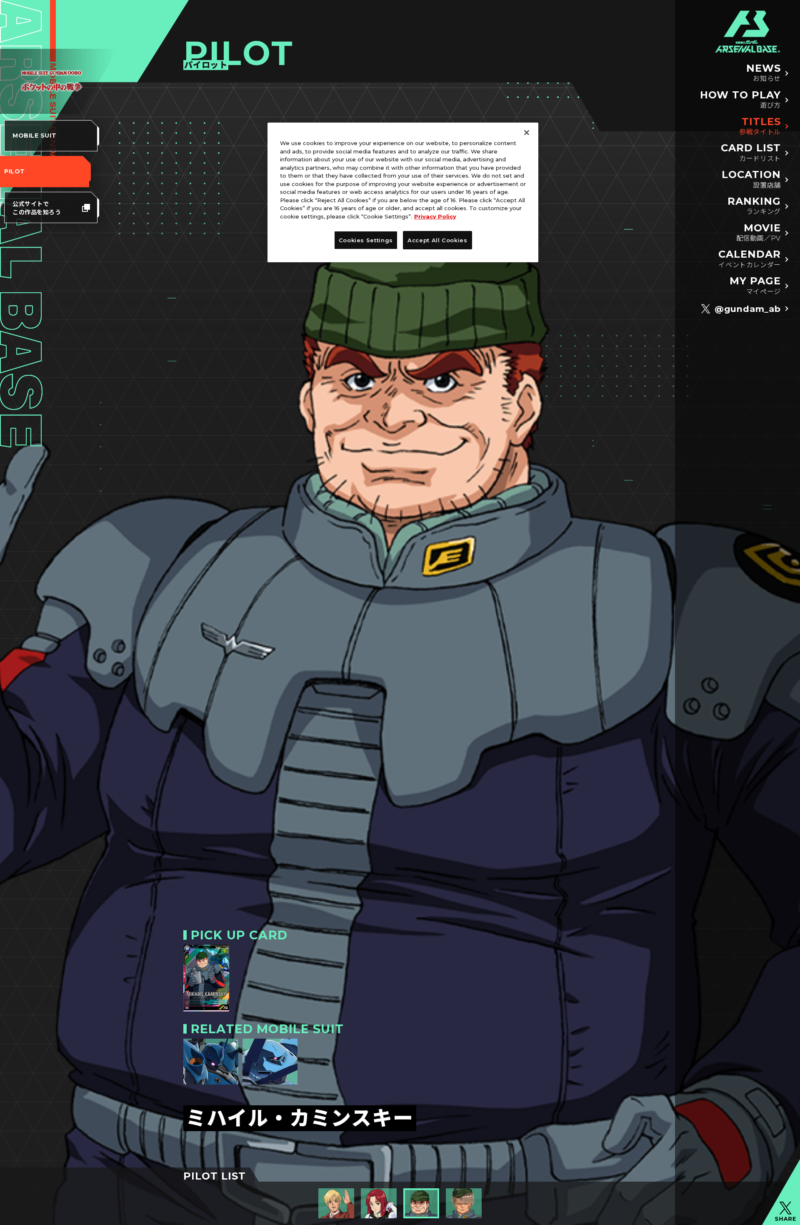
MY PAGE (755, 285)
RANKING (754, 206)
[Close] (527, 132)
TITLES (760, 126)
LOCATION (751, 179)
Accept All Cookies (438, 240)
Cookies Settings (366, 240)
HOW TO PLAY (740, 99)
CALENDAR (749, 259)
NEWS (763, 73)
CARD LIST (751, 152)
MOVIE (758, 232)
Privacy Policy (435, 216)
